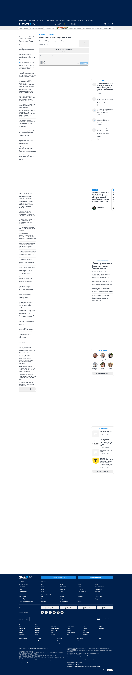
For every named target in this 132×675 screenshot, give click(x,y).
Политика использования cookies (74, 662)
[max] (54, 612)
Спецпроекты (98, 596)
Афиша (68, 20)
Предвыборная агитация (25, 599)
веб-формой (44, 662)
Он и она (80, 584)
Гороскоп (73, 20)
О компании (22, 589)
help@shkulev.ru (28, 662)
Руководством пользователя (73, 654)
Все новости (27, 34)
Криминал (63, 586)
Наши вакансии (23, 594)
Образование (64, 601)
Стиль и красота (99, 586)
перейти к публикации (47, 34)
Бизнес (43, 586)
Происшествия (82, 591)
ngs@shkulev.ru (35, 659)
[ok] (50, 612)
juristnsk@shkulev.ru (53, 660)
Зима (61, 584)
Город (42, 591)
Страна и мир (98, 589)
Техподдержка (22, 596)
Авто (42, 584)
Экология (97, 591)
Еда (42, 596)
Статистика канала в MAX (26, 601)
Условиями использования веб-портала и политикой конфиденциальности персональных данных (88, 656)
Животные (44, 599)
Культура (62, 589)
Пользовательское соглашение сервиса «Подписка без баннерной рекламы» (84, 666)
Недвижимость (23, 20)
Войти (45, 63)
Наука (62, 596)
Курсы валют (81, 20)
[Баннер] (62, 28)
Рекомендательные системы (73, 664)
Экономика (98, 594)
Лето (61, 591)
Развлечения (81, 596)
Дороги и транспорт (46, 594)
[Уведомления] (109, 24)
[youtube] (62, 612)
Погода (47, 20)
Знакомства (39, 20)
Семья (79, 601)
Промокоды (32, 20)
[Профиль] (112, 24)
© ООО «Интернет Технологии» (26, 669)
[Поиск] (105, 24)
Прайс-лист (22, 586)
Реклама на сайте (23, 584)
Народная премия (99, 599)
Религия (80, 599)
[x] (58, 612)
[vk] (46, 612)
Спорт (96, 584)
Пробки (66, 24)
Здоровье (43, 601)
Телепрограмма (60, 20)
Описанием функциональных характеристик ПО (77, 655)
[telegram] (42, 612)
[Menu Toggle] (19, 24)
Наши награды (23, 591)
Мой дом (62, 594)
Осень (79, 586)
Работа (79, 594)
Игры (87, 20)
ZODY (91, 20)
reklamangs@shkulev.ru (72, 649)
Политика (80, 589)
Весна (42, 589)
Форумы (52, 20)
